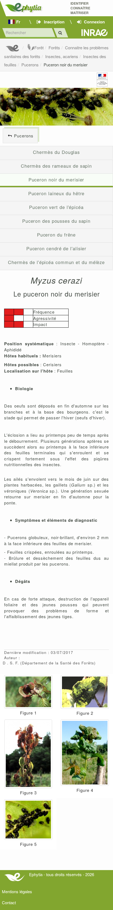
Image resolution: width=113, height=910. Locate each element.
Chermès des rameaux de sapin (56, 165)
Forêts (54, 47)
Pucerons (30, 64)
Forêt (39, 47)
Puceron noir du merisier (65, 64)
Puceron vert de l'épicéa (56, 207)
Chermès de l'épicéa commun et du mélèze (56, 262)
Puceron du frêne (56, 234)
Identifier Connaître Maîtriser (80, 8)
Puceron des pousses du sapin (56, 221)
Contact (9, 902)
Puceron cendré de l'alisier (56, 248)
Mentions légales (17, 891)
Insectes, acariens (61, 56)
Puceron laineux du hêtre (56, 193)
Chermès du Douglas (56, 152)
